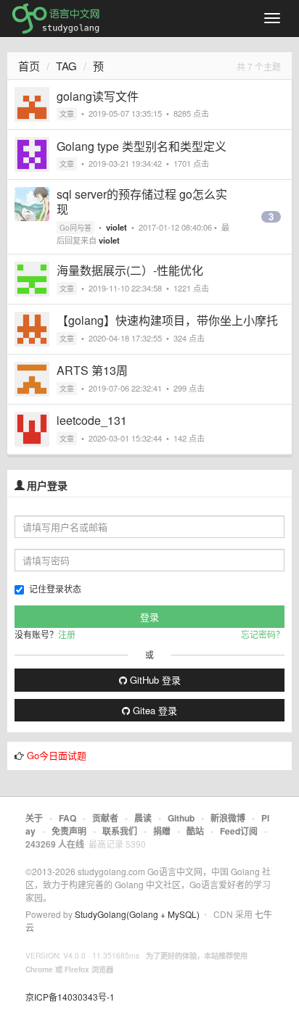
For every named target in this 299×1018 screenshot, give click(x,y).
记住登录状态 (55, 588)
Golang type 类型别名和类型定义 (141, 146)
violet (116, 227)
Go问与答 (75, 228)
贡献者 (105, 817)
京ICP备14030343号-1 (70, 996)
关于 (34, 817)
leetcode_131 (92, 420)
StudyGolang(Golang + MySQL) (137, 914)
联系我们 (119, 830)
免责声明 (69, 830)
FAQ (67, 817)
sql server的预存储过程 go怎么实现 (142, 202)
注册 (66, 634)
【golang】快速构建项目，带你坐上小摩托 (167, 320)
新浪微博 (227, 817)
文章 (67, 114)
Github (181, 817)
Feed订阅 (239, 830)
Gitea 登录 (153, 710)
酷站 (195, 830)
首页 (29, 65)
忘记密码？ (262, 634)
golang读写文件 (98, 96)
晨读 (143, 817)
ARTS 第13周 (92, 370)
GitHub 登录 (154, 680)
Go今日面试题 (56, 755)
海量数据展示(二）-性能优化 (130, 270)
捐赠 (162, 830)
